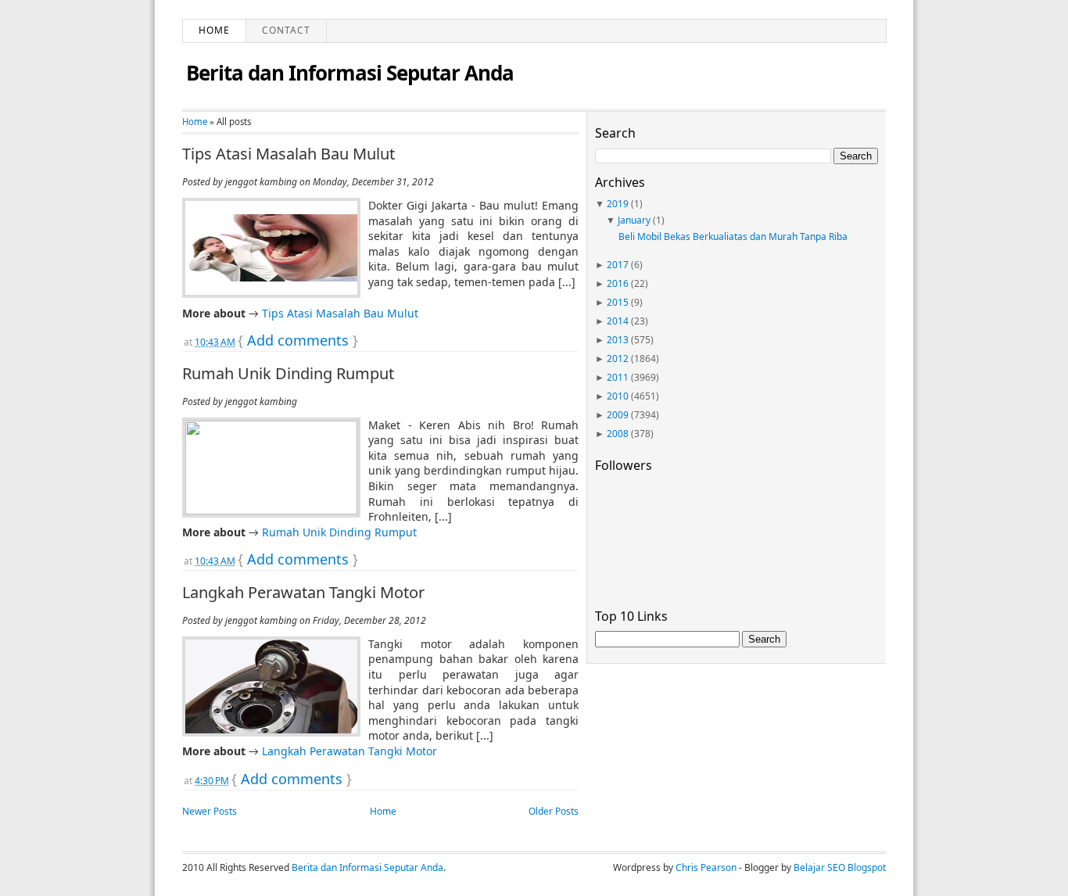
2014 (618, 321)
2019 (618, 203)
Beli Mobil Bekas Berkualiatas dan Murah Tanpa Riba (733, 236)
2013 (618, 339)
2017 (618, 264)
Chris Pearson (706, 867)
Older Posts (554, 811)
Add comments (298, 340)
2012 (618, 358)
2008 (618, 433)
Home (214, 30)
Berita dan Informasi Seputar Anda (350, 73)
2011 (618, 377)
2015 (618, 302)
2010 (618, 396)
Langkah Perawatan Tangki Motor (303, 592)
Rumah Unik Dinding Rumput (288, 374)
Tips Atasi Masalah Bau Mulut (288, 154)
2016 (618, 283)
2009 (618, 414)
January (634, 220)
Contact (286, 30)
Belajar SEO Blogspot (840, 867)
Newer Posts (209, 811)
